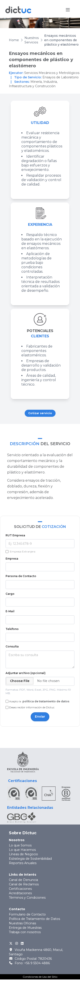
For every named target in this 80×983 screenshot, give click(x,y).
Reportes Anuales (22, 863)
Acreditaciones (20, 893)
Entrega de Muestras (25, 928)
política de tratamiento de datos (45, 701)
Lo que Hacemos (22, 850)
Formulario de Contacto (27, 914)
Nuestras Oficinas (22, 923)
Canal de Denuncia (23, 880)
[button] (68, 9)
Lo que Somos (20, 845)
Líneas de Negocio (23, 854)
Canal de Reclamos (24, 884)
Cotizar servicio (40, 413)
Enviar (40, 716)
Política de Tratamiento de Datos (34, 919)
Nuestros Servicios (31, 40)
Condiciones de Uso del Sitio (40, 976)
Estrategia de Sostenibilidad (30, 859)
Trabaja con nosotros (25, 932)
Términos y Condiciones (27, 898)
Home (14, 40)
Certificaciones (20, 889)
